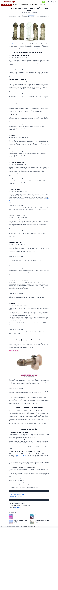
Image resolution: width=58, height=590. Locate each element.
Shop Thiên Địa (39, 48)
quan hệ (10, 249)
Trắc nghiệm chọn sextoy (23, 4)
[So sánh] (55, 2)
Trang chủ (15, 4)
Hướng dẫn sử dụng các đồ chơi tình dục (18, 496)
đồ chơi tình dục (31, 15)
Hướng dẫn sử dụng (33, 4)
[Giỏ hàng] (48, 2)
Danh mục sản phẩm (6, 4)
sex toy (46, 343)
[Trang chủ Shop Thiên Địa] (8, 2)
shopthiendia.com (17, 507)
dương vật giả (18, 198)
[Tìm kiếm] (43, 2)
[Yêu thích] (52, 2)
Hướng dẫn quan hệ (43, 4)
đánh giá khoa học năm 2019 (20, 455)
